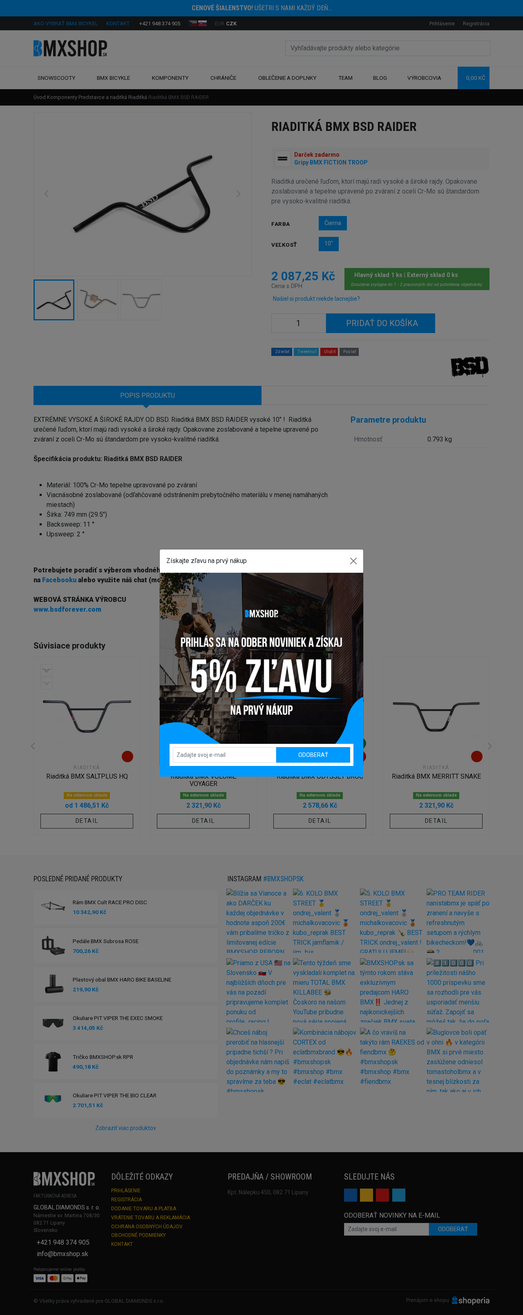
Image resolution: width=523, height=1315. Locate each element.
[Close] (353, 560)
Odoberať (313, 755)
